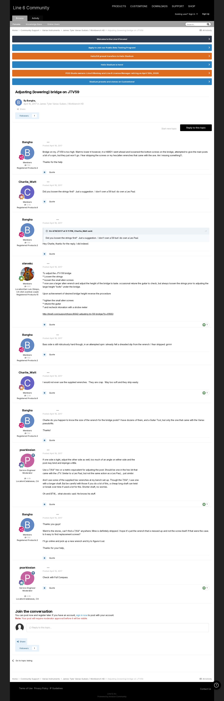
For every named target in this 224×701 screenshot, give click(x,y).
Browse (20, 18)
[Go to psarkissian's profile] (27, 460)
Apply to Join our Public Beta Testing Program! (112, 47)
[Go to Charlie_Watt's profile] (27, 192)
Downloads (160, 6)
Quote (52, 172)
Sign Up (205, 14)
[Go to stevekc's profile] (27, 274)
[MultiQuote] (44, 172)
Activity (35, 18)
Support (178, 6)
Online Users (53, 24)
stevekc (27, 263)
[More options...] (48, 142)
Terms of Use (26, 688)
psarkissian (27, 449)
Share (22, 109)
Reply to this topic (196, 127)
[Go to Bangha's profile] (18, 102)
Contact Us (205, 689)
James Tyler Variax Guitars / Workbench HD (62, 103)
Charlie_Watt (27, 181)
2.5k (28, 204)
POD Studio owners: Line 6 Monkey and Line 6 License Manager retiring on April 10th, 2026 (112, 73)
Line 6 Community (31, 7)
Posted (52, 145)
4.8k (28, 478)
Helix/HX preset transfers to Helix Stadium (112, 56)
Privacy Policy (41, 688)
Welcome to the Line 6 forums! (112, 39)
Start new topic (169, 128)
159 (28, 165)
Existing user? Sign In (185, 14)
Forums (16, 24)
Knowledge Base (34, 24)
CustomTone (139, 6)
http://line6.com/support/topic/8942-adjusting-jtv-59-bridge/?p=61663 (78, 314)
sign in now (81, 615)
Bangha (31, 100)
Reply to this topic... (42, 627)
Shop (191, 6)
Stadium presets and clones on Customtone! (112, 81)
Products (119, 6)
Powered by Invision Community (112, 696)
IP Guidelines (56, 688)
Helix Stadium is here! (112, 64)
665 (28, 286)
